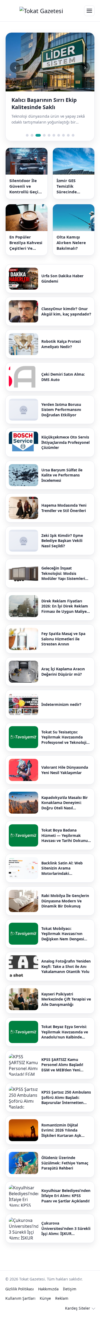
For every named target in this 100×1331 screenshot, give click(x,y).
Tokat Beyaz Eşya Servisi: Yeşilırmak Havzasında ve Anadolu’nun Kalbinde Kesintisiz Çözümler (64, 1032)
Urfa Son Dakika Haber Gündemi (62, 278)
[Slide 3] (38, 135)
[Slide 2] (32, 135)
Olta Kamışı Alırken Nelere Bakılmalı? (71, 242)
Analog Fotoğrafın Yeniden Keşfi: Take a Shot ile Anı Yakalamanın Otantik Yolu (66, 966)
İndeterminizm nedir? (61, 704)
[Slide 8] (63, 135)
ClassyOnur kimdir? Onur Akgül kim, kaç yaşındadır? (66, 311)
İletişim (69, 1288)
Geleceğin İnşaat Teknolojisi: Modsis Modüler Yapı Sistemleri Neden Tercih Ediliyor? (63, 573)
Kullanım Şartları (20, 1298)
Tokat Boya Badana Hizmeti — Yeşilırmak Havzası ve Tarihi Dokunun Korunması (65, 835)
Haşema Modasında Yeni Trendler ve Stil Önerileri (63, 508)
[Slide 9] (68, 135)
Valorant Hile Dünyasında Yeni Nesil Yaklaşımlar (64, 770)
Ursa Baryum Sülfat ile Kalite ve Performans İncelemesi (61, 475)
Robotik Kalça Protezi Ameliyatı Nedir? (61, 344)
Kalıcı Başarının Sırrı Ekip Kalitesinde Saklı (44, 103)
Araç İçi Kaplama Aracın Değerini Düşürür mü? (63, 671)
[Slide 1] (27, 135)
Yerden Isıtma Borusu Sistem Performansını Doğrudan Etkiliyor (61, 409)
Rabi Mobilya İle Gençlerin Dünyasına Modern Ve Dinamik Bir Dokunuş (65, 901)
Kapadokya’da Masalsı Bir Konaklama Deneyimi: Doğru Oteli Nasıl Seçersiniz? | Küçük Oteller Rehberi (66, 803)
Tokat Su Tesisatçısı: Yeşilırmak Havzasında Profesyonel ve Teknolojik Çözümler (65, 737)
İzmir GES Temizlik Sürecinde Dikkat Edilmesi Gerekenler (72, 186)
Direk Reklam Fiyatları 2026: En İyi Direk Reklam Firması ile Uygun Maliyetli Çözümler (65, 606)
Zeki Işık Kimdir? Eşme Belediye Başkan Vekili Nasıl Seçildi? (62, 540)
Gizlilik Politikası (19, 1288)
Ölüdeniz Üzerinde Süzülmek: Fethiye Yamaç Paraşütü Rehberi (64, 1163)
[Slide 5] (49, 135)
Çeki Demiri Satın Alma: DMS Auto (63, 377)
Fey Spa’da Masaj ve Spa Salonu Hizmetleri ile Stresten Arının (63, 639)
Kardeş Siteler (77, 1308)
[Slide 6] (54, 135)
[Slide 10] (73, 135)
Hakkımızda (48, 1288)
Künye (45, 1298)
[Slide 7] (58, 135)
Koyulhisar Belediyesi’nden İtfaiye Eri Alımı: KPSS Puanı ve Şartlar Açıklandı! (65, 1195)
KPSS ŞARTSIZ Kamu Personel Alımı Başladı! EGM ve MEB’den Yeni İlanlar (62, 1065)
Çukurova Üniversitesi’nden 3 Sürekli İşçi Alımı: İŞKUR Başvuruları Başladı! (65, 1228)
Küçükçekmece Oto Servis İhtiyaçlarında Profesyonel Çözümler (65, 442)
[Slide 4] (44, 135)
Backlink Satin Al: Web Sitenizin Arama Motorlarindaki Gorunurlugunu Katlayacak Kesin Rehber (66, 868)
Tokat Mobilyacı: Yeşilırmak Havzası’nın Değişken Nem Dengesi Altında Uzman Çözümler (64, 934)
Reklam (61, 1298)
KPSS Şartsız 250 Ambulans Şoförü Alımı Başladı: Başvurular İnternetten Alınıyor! (66, 1097)
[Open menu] (89, 10)
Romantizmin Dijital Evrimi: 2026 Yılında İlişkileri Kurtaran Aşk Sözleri (61, 1130)
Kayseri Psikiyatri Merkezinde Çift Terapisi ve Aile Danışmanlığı (66, 999)
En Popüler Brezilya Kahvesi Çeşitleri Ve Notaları (25, 242)
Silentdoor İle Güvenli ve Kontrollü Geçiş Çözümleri (24, 186)
